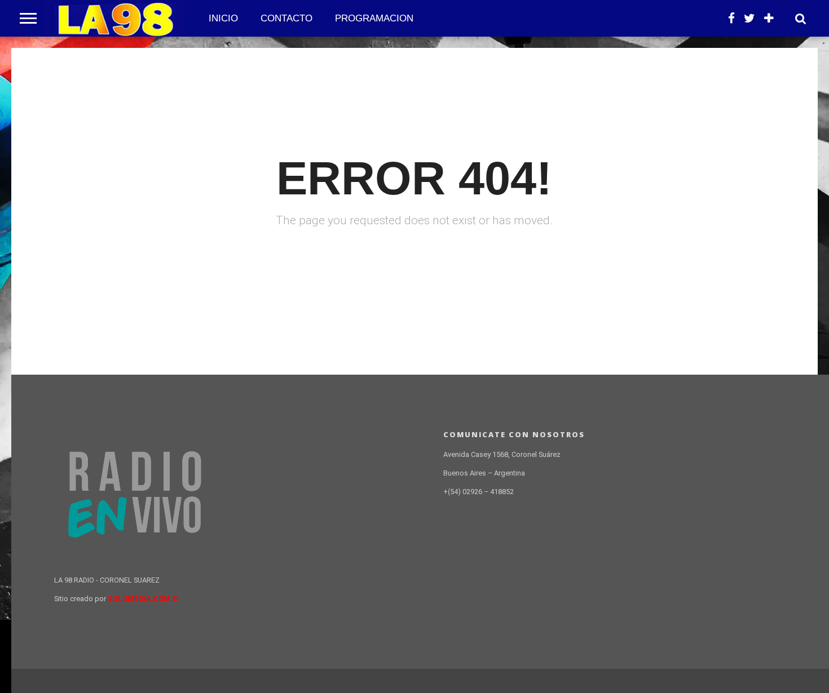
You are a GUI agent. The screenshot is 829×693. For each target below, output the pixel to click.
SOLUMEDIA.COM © (143, 598)
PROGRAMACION (374, 18)
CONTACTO (286, 18)
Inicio (223, 18)
